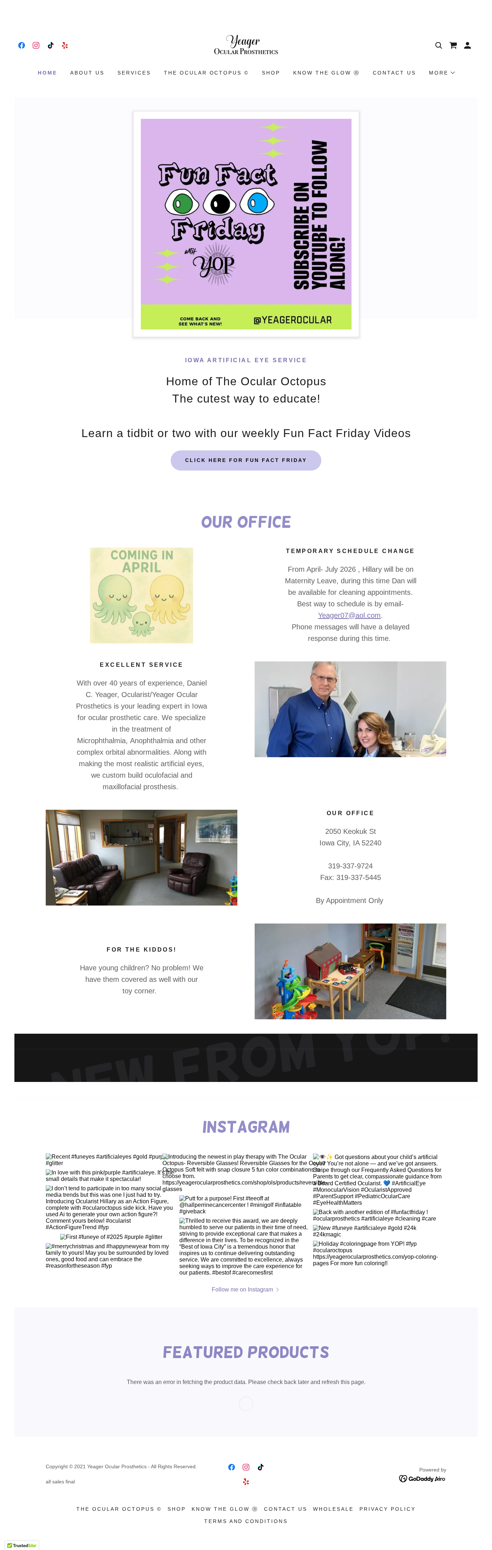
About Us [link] (87, 73)
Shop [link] (271, 73)
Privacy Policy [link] (387, 1509)
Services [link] (134, 73)
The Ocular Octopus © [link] (206, 73)
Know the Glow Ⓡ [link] (326, 73)
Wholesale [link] (333, 1509)
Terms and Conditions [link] (246, 1521)
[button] (467, 45)
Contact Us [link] (394, 73)
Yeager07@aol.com (349, 615)
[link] (21, 45)
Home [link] (47, 73)
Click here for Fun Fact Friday (246, 460)
